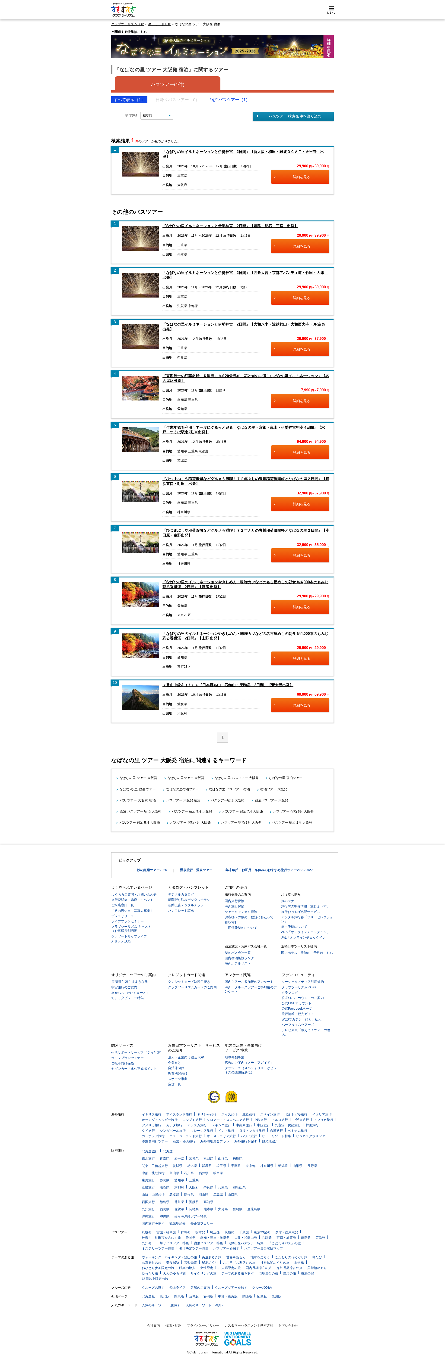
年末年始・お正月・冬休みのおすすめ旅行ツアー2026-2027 (269, 870)
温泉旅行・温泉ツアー (196, 870)
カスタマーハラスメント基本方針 (249, 1325)
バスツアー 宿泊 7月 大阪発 (242, 811)
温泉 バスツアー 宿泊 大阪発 (140, 811)
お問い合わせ (288, 1325)
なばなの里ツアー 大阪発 (186, 778)
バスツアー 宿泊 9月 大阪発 (192, 811)
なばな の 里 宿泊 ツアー (138, 789)
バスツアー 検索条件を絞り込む (295, 116)
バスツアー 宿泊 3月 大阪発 (241, 822)
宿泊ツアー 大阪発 (273, 789)
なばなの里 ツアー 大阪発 (138, 778)
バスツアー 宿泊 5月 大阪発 (140, 822)
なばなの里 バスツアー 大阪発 (237, 778)
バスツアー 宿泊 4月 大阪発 (190, 822)
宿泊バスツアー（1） (230, 99)
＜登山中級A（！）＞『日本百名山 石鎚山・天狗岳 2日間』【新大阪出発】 (227, 685)
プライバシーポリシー (203, 1325)
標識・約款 (173, 1325)
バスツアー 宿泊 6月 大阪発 (293, 811)
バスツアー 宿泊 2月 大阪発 (292, 822)
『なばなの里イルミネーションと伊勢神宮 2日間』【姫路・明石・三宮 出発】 (230, 226)
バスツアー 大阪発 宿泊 (183, 800)
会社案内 (153, 1325)
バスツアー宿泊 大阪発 (227, 800)
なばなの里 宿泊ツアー (285, 778)
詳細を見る (301, 177)
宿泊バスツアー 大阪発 (271, 800)
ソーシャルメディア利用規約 (303, 982)
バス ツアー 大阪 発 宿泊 (138, 800)
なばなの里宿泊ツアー (182, 789)
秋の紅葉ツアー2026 (152, 870)
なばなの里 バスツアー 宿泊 (229, 789)
